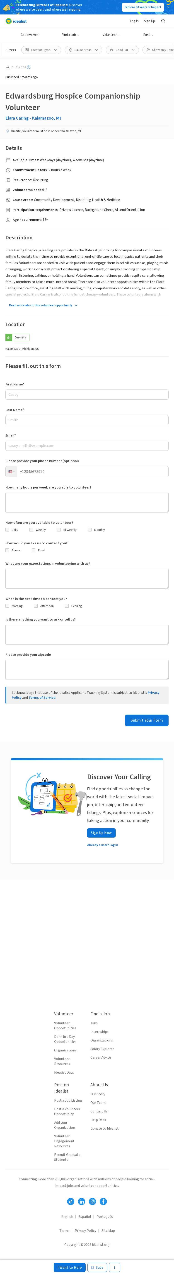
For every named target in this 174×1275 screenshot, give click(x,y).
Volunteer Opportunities (65, 1026)
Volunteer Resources (62, 1061)
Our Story (97, 1094)
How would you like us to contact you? (36, 543)
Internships (99, 1031)
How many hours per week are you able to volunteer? (48, 487)
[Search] (163, 21)
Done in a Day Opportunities (65, 1039)
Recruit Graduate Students (67, 1157)
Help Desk (98, 1119)
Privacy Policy (85, 1230)
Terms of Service (42, 697)
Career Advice (100, 1057)
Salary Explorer (102, 1048)
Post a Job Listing (68, 1100)
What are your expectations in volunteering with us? (47, 563)
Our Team (98, 1102)
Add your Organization (64, 1125)
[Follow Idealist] (70, 1201)
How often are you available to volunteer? (39, 522)
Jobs (94, 1023)
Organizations (65, 1050)
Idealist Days (64, 1072)
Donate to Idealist (104, 1128)
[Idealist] (16, 21)
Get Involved (30, 35)
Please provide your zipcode (28, 654)
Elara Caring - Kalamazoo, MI (33, 118)
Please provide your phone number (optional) (42, 460)
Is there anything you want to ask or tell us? (40, 619)
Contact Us (99, 1111)
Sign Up (149, 21)
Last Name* (14, 409)
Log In (134, 21)
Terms (64, 1230)
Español (84, 1216)
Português (105, 1216)
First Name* (14, 384)
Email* (10, 435)
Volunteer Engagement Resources (64, 1141)
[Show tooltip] (28, 67)
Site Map (108, 1230)
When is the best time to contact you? (36, 598)
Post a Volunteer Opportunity (67, 1112)
